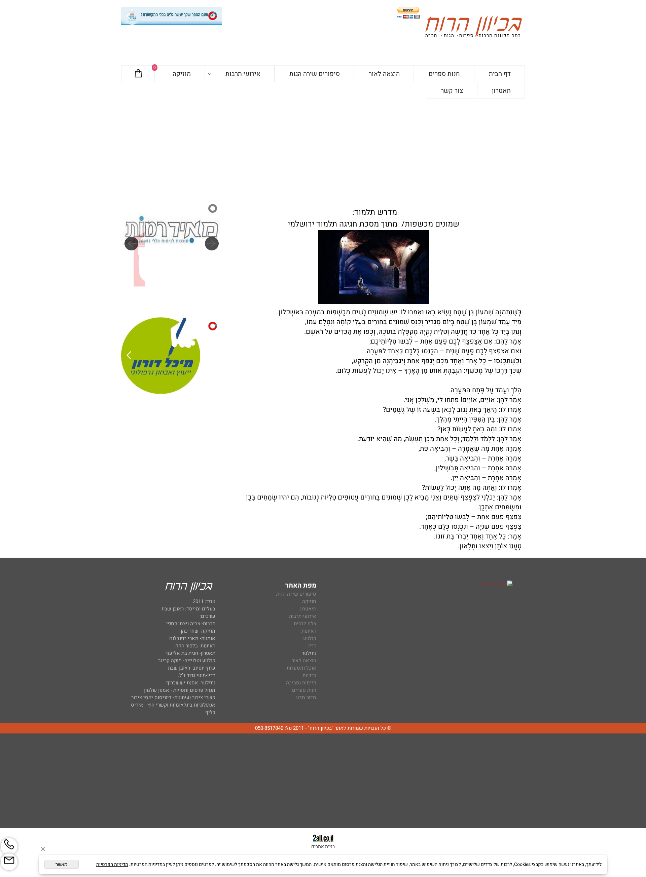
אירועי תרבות (242, 74)
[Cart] (138, 74)
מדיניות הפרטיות (112, 864)
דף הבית (500, 74)
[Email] (9, 862)
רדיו (312, 645)
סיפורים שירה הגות (314, 74)
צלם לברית (305, 623)
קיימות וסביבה (301, 682)
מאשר (62, 864)
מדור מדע (306, 697)
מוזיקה (182, 74)
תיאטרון (308, 608)
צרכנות (309, 675)
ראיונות (308, 631)
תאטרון (501, 90)
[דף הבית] (473, 28)
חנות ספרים (444, 74)
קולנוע (309, 638)
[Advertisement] (323, 149)
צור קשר (452, 90)
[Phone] (9, 846)
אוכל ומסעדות (301, 668)
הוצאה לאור (384, 74)
